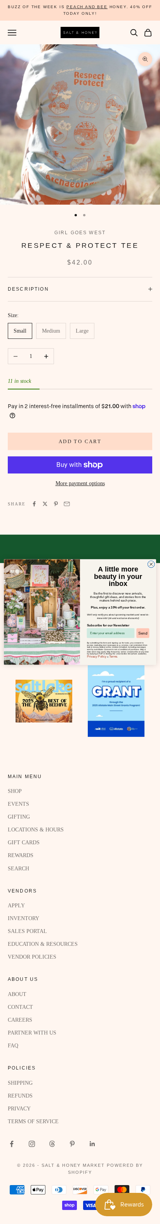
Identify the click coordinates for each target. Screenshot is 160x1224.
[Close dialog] (151, 564)
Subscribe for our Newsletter (108, 625)
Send (142, 633)
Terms (113, 656)
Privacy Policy (97, 656)
